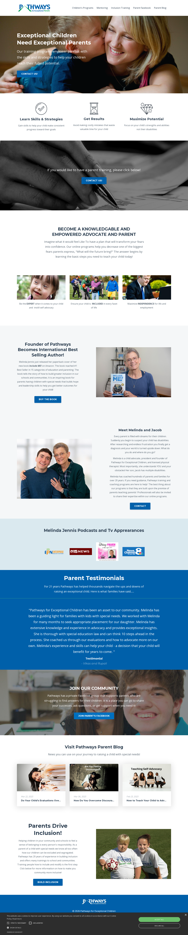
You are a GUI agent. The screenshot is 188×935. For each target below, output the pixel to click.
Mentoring (102, 7)
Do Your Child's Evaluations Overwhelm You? (47, 800)
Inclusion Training (120, 7)
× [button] (186, 915)
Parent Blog (160, 7)
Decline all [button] (159, 926)
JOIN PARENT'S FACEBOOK (94, 716)
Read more (17, 919)
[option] (94, 634)
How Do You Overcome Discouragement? (98, 800)
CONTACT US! (29, 74)
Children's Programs (82, 7)
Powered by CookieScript (14, 932)
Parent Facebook (142, 7)
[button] (8, 923)
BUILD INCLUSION (48, 882)
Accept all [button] (159, 919)
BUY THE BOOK (48, 399)
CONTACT (140, 506)
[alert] (94, 924)
